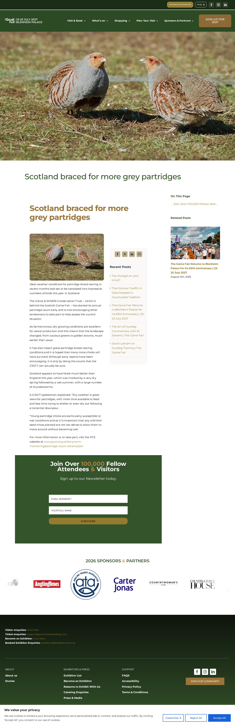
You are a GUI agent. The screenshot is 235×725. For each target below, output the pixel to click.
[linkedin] (225, 4)
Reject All (196, 717)
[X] (124, 254)
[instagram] (218, 4)
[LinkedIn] (132, 254)
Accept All (219, 717)
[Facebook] (117, 254)
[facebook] (211, 4)
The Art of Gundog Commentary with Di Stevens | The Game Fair (128, 331)
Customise (172, 717)
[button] (173, 247)
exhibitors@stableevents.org (58, 642)
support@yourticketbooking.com (47, 634)
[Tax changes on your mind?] (195, 242)
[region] (117, 715)
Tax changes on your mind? (189, 262)
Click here (33, 629)
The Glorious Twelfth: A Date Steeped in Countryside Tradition (127, 293)
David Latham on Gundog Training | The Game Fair (126, 348)
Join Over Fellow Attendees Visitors (197, 204)
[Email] (139, 254)
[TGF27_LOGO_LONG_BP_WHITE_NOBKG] (23, 19)
